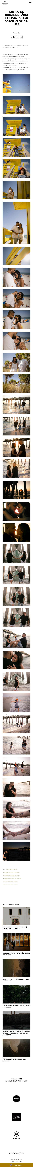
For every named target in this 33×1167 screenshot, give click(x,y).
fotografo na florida (11, 869)
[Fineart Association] (16, 1117)
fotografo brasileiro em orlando (12, 878)
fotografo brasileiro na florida (11, 872)
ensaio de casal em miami (10, 885)
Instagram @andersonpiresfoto (17, 1080)
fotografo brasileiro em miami (11, 875)
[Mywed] (16, 1135)
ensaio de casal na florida (10, 881)
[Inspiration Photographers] (16, 1098)
